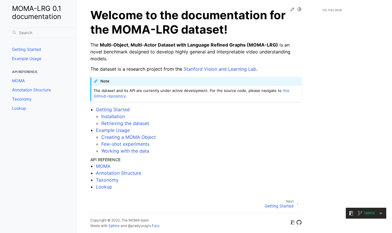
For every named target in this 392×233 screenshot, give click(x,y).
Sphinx (114, 226)
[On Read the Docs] (292, 223)
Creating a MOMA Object (128, 137)
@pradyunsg (138, 226)
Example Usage (26, 58)
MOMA (18, 80)
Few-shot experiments (125, 144)
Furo (155, 226)
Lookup (19, 108)
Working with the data (125, 151)
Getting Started (26, 49)
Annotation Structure (31, 89)
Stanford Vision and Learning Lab (220, 69)
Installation (113, 116)
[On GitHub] (299, 223)
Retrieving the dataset (125, 123)
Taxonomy (22, 99)
